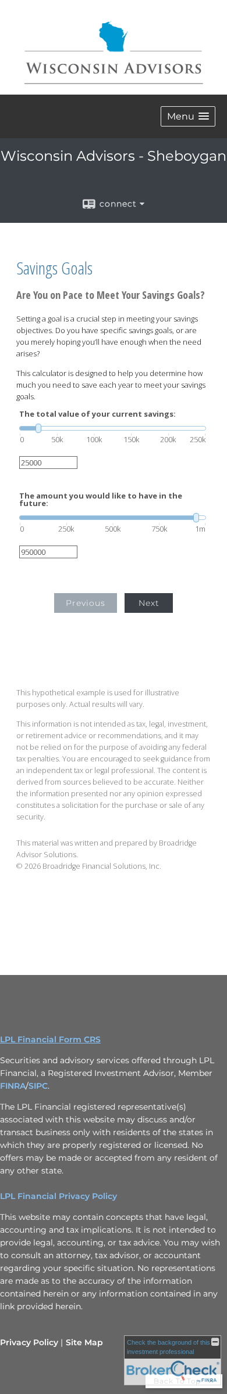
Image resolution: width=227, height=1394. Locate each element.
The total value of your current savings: (97, 414)
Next (149, 603)
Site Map (84, 1342)
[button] (188, 116)
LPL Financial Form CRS (50, 1039)
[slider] (112, 428)
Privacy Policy (29, 1342)
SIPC (38, 1086)
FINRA (13, 1086)
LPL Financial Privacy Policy (58, 1196)
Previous (85, 603)
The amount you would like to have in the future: (100, 499)
